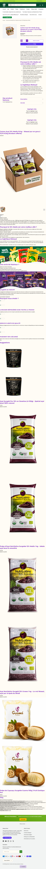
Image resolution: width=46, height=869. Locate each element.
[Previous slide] (2, 210)
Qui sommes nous (33, 14)
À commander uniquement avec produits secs (12, 11)
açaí (8, 9)
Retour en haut (22, 823)
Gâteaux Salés (34, 9)
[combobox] (22, 5)
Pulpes (16, 9)
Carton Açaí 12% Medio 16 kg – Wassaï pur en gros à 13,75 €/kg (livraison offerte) (18, 20)
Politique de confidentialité (29, 836)
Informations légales (28, 834)
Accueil (4, 9)
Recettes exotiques (24, 14)
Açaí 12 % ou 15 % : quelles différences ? (11, 14)
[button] (42, 5)
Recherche (26, 830)
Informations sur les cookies (29, 838)
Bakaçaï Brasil (22, 25)
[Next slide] (44, 210)
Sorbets (12, 9)
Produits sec (22, 9)
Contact (40, 14)
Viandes (28, 9)
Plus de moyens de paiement (32, 46)
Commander (23, 819)
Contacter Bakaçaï (27, 832)
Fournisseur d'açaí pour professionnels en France (32, 11)
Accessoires (40, 9)
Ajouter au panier (36, 40)
